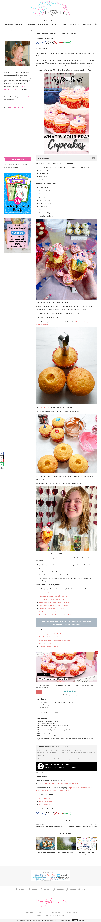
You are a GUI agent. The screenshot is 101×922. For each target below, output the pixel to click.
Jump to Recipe (43, 48)
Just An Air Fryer (44, 804)
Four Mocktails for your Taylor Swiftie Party (53, 605)
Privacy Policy (28, 912)
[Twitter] (46, 20)
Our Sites (86, 24)
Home (5, 30)
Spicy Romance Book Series (13, 24)
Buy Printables (31, 24)
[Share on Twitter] (66, 820)
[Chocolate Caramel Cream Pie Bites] (45, 843)
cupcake (12, 30)
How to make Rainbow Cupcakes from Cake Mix (54, 640)
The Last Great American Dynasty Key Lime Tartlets (56, 615)
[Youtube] (53, 20)
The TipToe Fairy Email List (18, 107)
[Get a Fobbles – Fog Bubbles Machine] (66, 843)
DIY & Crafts (54, 24)
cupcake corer (44, 407)
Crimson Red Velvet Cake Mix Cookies (51, 608)
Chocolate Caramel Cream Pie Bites (45, 852)
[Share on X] (2, 457)
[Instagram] (49, 20)
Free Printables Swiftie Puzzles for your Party (53, 596)
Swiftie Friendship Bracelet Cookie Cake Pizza (54, 602)
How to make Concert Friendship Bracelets (52, 593)
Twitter (54, 783)
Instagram (41, 783)
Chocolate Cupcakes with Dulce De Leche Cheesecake (56, 634)
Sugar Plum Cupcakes (46, 643)
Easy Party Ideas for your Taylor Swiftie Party (53, 612)
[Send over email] (2, 464)
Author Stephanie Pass (46, 801)
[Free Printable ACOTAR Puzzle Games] (87, 843)
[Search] (93, 24)
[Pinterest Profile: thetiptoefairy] (41, 766)
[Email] (56, 20)
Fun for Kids (42, 24)
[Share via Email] (69, 820)
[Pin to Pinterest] (68, 820)
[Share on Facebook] (2, 453)
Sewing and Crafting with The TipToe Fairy (55, 790)
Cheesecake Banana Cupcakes (48, 646)
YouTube (75, 783)
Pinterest (75, 767)
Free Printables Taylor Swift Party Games (52, 599)
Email (27, 97)
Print (39, 692)
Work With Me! (75, 24)
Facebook (48, 783)
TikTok (66, 783)
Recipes (64, 24)
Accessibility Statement (57, 912)
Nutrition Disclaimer (41, 912)
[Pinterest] (51, 20)
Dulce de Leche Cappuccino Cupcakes (51, 637)
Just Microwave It (44, 798)
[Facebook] (44, 20)
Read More (81, 920)
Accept (75, 920)
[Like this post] (63, 820)
